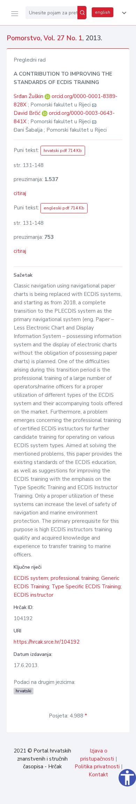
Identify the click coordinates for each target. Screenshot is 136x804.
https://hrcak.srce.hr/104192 (47, 641)
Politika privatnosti (97, 766)
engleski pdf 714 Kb (64, 208)
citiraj (20, 193)
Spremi (80, 795)
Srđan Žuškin (29, 96)
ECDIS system (31, 578)
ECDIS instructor (33, 594)
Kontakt (98, 774)
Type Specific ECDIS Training (86, 586)
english (102, 12)
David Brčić (28, 113)
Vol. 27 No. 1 (63, 38)
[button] (123, 12)
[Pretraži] (81, 12)
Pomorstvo (23, 38)
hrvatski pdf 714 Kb (63, 150)
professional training (75, 578)
